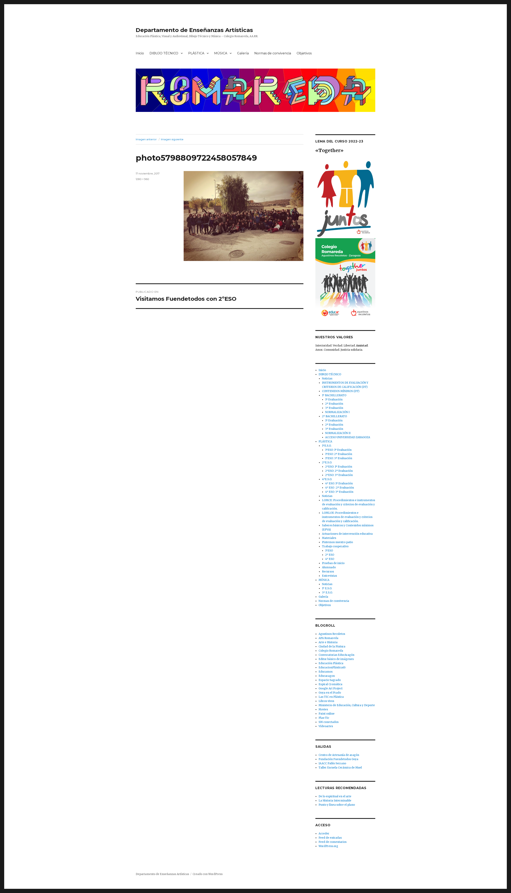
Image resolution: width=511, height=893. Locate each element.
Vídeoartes (326, 726)
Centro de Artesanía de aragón (339, 755)
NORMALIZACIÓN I (337, 412)
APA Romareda (328, 638)
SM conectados (329, 722)
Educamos (326, 671)
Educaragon (327, 676)
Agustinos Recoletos (332, 634)
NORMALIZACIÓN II (338, 433)
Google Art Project (331, 688)
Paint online (327, 713)
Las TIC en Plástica (331, 697)
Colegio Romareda (331, 650)
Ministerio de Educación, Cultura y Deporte (347, 705)
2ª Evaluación (334, 403)
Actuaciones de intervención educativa (347, 534)
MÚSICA (220, 53)
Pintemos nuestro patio (337, 542)
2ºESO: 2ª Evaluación (339, 471)
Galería (243, 53)
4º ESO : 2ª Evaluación (339, 487)
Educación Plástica (331, 663)
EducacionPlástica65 (332, 667)
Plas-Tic (324, 718)
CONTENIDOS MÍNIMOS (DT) (340, 391)
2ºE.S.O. (327, 462)
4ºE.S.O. (327, 479)
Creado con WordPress (208, 874)
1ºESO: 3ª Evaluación (338, 458)
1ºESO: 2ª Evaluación (338, 454)
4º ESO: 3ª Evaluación (339, 492)
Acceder (324, 833)
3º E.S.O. (327, 592)
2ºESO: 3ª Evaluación (339, 475)
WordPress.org (328, 846)
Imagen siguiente (172, 139)
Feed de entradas (330, 837)
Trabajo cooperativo (335, 546)
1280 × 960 (142, 179)
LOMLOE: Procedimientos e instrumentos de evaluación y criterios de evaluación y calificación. (347, 517)
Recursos (328, 571)
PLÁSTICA (196, 53)
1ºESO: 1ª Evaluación (338, 450)
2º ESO (329, 555)
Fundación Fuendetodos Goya (338, 759)
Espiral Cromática (330, 684)
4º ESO (329, 559)
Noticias (327, 378)
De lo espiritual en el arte (335, 796)
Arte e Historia (328, 642)
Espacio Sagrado (330, 680)
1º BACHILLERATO (334, 395)
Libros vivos (326, 701)
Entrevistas (329, 575)
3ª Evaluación (334, 408)
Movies (323, 709)
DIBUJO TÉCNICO (164, 53)
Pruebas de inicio (333, 563)
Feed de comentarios (333, 842)
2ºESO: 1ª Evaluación (338, 466)
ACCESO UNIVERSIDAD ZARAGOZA (347, 437)
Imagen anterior (146, 139)
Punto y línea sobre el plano (337, 804)
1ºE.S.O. (326, 445)
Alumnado (329, 567)
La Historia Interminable (335, 800)
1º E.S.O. (327, 588)
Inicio (140, 53)
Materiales (329, 538)
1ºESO (329, 550)
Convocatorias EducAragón (336, 655)
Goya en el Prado (330, 692)
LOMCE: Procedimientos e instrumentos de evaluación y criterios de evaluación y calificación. (348, 504)
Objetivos (304, 53)
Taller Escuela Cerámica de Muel (340, 767)
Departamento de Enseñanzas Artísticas (194, 30)
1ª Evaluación (334, 399)
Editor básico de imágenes (336, 659)
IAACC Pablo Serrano (332, 763)
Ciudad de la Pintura (332, 646)
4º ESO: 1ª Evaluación (339, 483)
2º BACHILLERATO (334, 416)
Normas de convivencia (272, 53)
